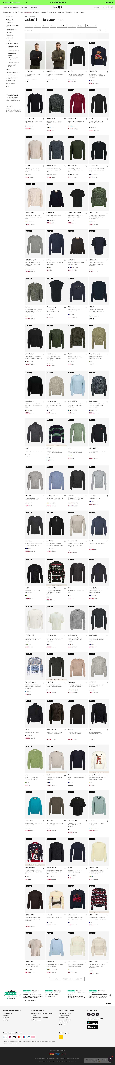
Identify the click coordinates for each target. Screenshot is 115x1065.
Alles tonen (108, 1003)
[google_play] (92, 1023)
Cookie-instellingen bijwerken (73, 1058)
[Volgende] (89, 2)
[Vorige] (27, 2)
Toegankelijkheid (51, 1058)
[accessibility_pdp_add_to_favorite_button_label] (43, 72)
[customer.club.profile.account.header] (104, 7)
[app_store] (92, 1027)
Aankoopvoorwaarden (39, 1058)
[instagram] (93, 1014)
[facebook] (89, 1014)
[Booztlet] (57, 7)
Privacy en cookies (60, 1058)
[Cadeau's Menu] (86, 12)
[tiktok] (97, 1014)
